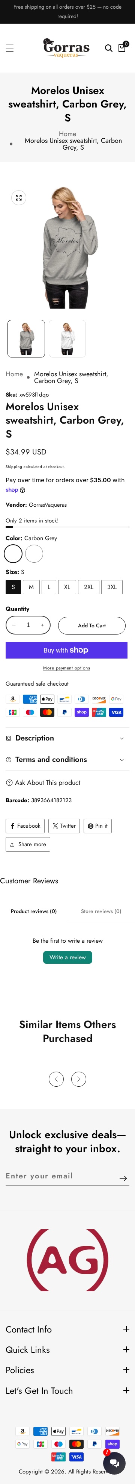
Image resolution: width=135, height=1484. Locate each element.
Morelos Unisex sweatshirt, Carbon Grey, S (73, 144)
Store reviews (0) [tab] (101, 911)
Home (67, 133)
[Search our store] (109, 48)
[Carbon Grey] (13, 553)
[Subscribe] (123, 1179)
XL (67, 587)
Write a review (68, 957)
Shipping (14, 466)
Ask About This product (47, 782)
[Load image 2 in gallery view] (67, 338)
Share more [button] (32, 844)
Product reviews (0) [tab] (34, 911)
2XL (88, 587)
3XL (112, 587)
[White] (34, 553)
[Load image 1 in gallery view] (26, 338)
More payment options (66, 668)
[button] (56, 1079)
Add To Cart (92, 625)
